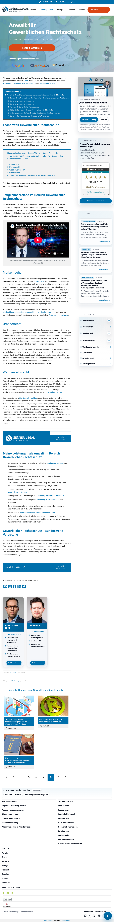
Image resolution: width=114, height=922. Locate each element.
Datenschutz (100, 912)
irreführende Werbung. (57, 392)
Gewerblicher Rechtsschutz (70, 844)
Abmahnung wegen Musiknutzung (17, 827)
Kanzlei (5, 853)
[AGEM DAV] (57, 899)
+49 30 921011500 (13, 794)
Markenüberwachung (12, 312)
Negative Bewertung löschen (14, 806)
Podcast (5, 870)
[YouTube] (94, 916)
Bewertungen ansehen (95, 201)
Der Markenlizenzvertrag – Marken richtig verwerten (50, 720)
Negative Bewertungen (68, 827)
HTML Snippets (48, 920)
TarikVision (13, 672)
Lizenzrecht (31, 83)
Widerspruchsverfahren (58, 315)
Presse (5, 878)
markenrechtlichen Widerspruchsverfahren (37, 512)
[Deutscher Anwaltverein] (57, 905)
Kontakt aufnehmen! (32, 48)
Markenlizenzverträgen (17, 492)
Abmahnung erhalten (11, 814)
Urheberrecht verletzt (11, 818)
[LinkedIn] (85, 916)
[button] (25, 10)
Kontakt (104, 120)
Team (26, 81)
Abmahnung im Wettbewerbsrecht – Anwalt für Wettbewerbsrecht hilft (18, 760)
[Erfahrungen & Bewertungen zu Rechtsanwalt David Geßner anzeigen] (96, 179)
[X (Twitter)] (99, 916)
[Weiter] (65, 777)
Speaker (5, 874)
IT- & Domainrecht (66, 823)
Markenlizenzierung (46, 312)
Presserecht (63, 810)
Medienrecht (63, 806)
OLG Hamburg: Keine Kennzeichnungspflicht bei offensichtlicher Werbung (16, 721)
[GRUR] (57, 893)
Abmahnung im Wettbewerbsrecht (49, 496)
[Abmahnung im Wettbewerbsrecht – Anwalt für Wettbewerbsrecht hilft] (19, 744)
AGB (110, 912)
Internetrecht (63, 818)
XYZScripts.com (65, 920)
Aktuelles (6, 882)
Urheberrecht (19, 83)
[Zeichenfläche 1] (15, 10)
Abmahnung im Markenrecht (47, 499)
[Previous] (6, 777)
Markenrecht (8, 83)
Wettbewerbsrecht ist (28, 398)
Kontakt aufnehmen (60, 438)
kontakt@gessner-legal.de (36, 794)
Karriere (5, 861)
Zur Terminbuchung (88, 120)
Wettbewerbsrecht (47, 83)
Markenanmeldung (29, 312)
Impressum (88, 912)
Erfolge (5, 865)
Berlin (18, 790)
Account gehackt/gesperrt (13, 810)
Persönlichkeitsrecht (67, 814)
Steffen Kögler (16, 681)
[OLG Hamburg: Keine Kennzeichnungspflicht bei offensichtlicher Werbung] (19, 706)
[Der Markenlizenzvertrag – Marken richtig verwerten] (53, 706)
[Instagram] (89, 916)
